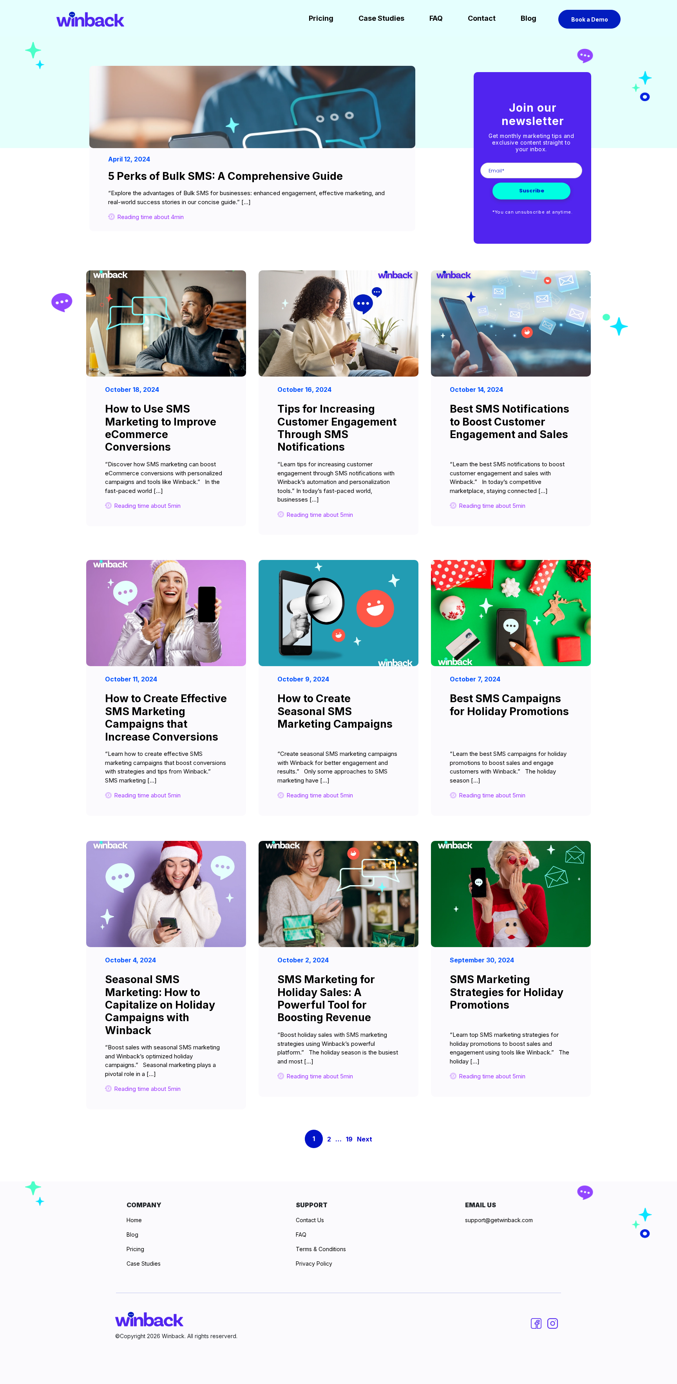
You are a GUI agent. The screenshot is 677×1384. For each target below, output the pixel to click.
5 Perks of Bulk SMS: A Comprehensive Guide (225, 176)
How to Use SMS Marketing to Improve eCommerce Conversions (160, 427)
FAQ (436, 18)
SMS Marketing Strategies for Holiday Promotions (506, 992)
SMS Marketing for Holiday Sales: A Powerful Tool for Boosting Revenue (326, 998)
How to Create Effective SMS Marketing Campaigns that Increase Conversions (166, 717)
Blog (528, 18)
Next (364, 1139)
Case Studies (381, 18)
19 (349, 1139)
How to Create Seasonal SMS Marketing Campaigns (335, 711)
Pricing (321, 18)
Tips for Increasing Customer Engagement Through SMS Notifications (336, 427)
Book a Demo (589, 19)
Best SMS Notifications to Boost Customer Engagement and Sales (509, 421)
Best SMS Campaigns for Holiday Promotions (509, 704)
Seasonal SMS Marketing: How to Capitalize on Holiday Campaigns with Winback (160, 1005)
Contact (482, 18)
